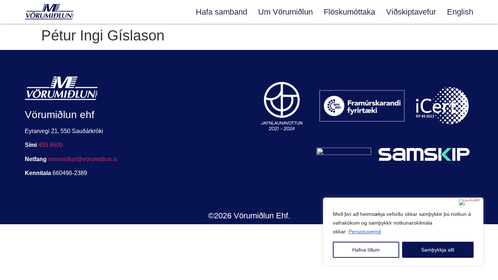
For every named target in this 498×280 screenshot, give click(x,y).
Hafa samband (221, 11)
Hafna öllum (366, 250)
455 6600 (50, 145)
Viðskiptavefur (411, 11)
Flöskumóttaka (349, 11)
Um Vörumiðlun (285, 11)
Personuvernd (365, 231)
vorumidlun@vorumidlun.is (82, 159)
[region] (403, 231)
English (460, 11)
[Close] (469, 202)
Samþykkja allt (437, 250)
